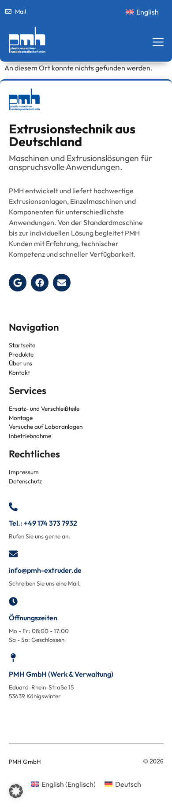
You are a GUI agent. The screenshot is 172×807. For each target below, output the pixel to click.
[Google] (17, 282)
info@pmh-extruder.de (45, 570)
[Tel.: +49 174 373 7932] (13, 506)
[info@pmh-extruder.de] (13, 553)
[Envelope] (62, 282)
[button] (16, 791)
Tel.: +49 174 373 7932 (43, 523)
